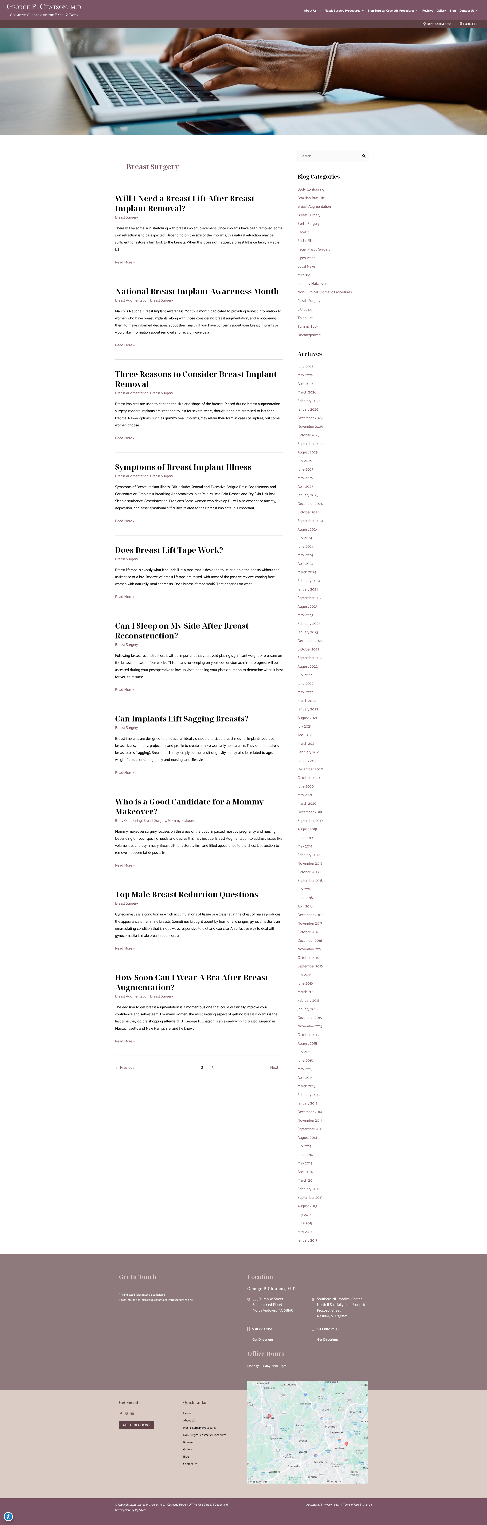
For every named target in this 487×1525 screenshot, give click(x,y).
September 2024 (310, 521)
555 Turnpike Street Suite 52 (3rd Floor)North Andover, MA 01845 (273, 1305)
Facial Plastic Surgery (314, 249)
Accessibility (313, 1504)
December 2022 (310, 641)
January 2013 (307, 1240)
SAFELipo (305, 309)
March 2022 (307, 701)
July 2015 (304, 1052)
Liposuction (307, 258)
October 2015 (308, 1035)
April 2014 (305, 1172)
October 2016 (308, 958)
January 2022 (308, 709)
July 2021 (304, 726)
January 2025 (308, 495)
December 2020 (310, 769)
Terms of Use (350, 1504)
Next (276, 1067)
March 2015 (306, 1086)
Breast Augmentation (132, 300)
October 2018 (308, 872)
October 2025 (308, 435)
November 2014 (310, 1120)
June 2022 (306, 684)
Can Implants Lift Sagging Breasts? (181, 718)
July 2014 (304, 1146)
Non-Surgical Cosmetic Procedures (325, 292)
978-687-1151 (262, 1329)
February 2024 (309, 581)
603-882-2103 (328, 1329)
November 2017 (310, 923)
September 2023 (310, 598)
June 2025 (306, 469)
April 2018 (305, 906)
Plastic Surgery (309, 301)
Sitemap (367, 1504)
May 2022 (305, 692)
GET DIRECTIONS (136, 1425)
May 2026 (305, 375)
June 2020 (306, 786)
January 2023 (308, 632)
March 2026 (307, 392)
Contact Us (190, 1464)
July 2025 (305, 461)
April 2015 (305, 1078)
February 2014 (309, 1189)
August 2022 (308, 666)
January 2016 (308, 1009)
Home (187, 1413)
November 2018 (310, 863)
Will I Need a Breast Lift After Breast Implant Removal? (185, 203)
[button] (319, 11)
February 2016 (309, 1001)
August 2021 (307, 718)
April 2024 (305, 564)
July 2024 (305, 538)
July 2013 (304, 1215)
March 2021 (306, 744)
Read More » (124, 262)
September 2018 (310, 881)
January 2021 (308, 761)
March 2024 (307, 572)
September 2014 (310, 1129)
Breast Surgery (126, 217)
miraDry (304, 275)
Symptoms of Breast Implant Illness (183, 467)
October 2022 (308, 649)
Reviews (188, 1442)
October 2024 (308, 512)
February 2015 (309, 1095)
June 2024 (306, 546)
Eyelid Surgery (309, 224)
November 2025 (310, 427)
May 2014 (305, 1163)
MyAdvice (140, 1510)
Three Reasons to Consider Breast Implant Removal (196, 379)
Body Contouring (128, 821)
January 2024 (308, 589)
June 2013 (305, 1223)
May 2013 (305, 1232)
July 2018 (304, 889)
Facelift (303, 232)
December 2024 (310, 504)
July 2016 (304, 975)
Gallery (187, 1449)
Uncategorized (309, 335)
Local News (306, 266)
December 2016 (310, 941)
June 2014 (305, 1155)
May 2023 (305, 615)
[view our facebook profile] (121, 1413)
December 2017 (310, 915)
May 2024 (305, 555)
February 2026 (309, 401)
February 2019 (309, 855)
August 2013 (307, 1206)
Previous (124, 1067)
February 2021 (309, 752)
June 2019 (305, 838)
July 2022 (305, 675)
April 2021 (305, 735)
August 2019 (307, 829)
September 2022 (310, 658)
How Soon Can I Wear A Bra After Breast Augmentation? (191, 982)
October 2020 (309, 778)
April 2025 (305, 487)
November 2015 (310, 1026)
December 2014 (310, 1112)
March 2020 (307, 803)
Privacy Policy (331, 1504)
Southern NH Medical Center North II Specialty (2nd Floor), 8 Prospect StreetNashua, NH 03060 (341, 1307)
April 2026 (305, 384)
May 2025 (305, 478)
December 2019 (310, 812)
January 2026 (308, 409)
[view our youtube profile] (132, 1413)
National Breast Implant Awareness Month (197, 291)
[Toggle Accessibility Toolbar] (8, 1516)
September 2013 (310, 1198)
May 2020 (305, 795)
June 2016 (305, 983)
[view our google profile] (126, 1413)
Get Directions (263, 1340)
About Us (189, 1420)
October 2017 (308, 932)
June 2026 (306, 367)
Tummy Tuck (308, 326)
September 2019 (310, 821)
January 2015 (308, 1103)
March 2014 (306, 1180)
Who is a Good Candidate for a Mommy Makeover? (189, 806)
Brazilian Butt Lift (311, 198)
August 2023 (308, 606)
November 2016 (310, 949)
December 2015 (310, 1018)
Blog (186, 1456)
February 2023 (309, 624)
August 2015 (307, 1043)
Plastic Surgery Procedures (199, 1427)
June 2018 (305, 898)
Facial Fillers (307, 241)
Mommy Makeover (182, 821)
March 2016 (306, 992)
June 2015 (305, 1060)
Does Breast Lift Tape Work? (169, 550)
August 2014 (307, 1138)
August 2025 (308, 452)
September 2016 (310, 966)
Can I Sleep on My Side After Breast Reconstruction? (182, 630)
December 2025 (310, 418)
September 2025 (310, 444)
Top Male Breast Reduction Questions (186, 894)
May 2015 (305, 1069)
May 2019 (305, 846)
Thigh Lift (305, 318)
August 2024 (308, 529)
